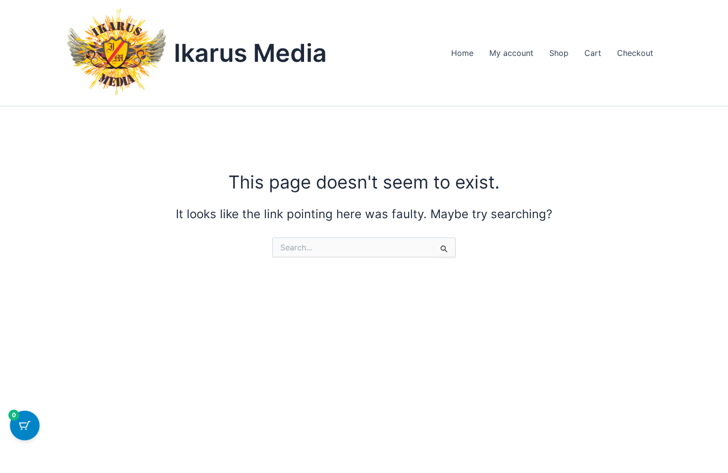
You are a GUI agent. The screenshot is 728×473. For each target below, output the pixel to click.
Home (462, 53)
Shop (559, 53)
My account (511, 53)
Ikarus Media (250, 53)
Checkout (635, 53)
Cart (592, 53)
